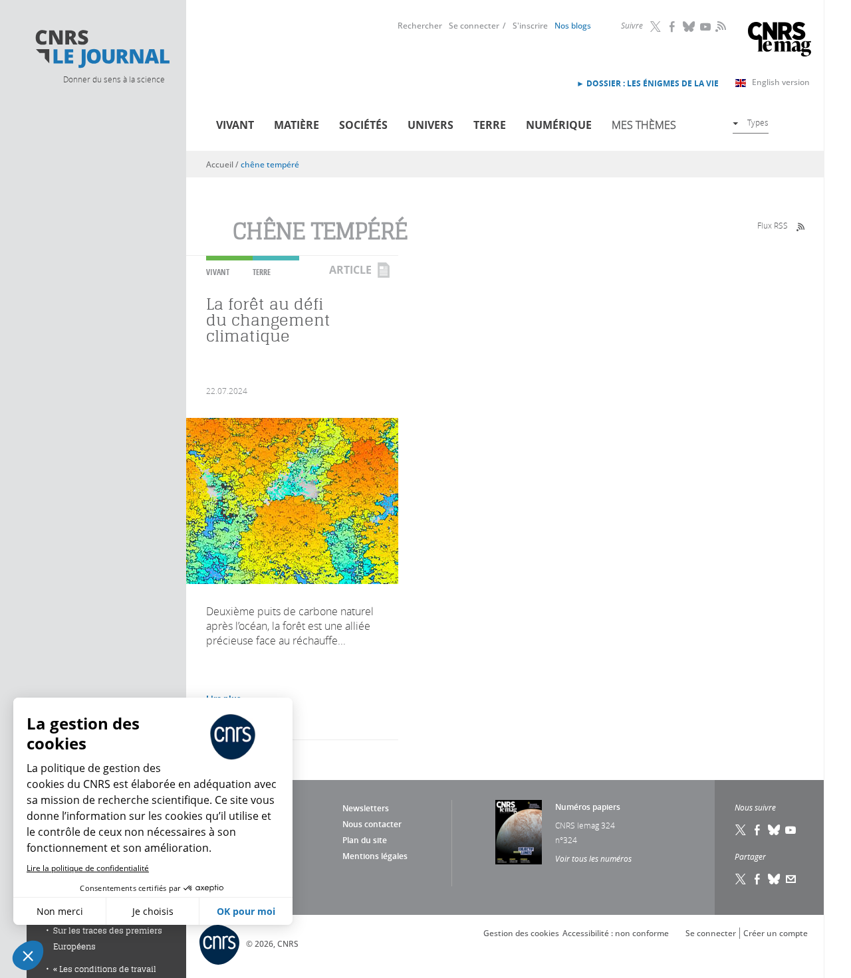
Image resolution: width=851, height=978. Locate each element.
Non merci (60, 911)
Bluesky (689, 26)
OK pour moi (246, 911)
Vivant (235, 125)
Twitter (656, 26)
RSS (719, 26)
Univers (430, 125)
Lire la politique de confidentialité (88, 868)
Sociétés (363, 125)
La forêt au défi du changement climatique (268, 319)
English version (781, 82)
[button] (28, 955)
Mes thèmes (644, 125)
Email (791, 879)
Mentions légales (375, 856)
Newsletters (365, 808)
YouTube (706, 26)
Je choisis (153, 911)
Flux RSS (772, 225)
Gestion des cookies (521, 933)
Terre (489, 125)
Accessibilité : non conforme (615, 933)
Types (758, 122)
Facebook (672, 26)
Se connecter (474, 25)
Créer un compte (775, 933)
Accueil (219, 164)
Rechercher (420, 25)
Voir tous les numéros (593, 858)
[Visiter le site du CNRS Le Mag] (779, 41)
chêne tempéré (270, 164)
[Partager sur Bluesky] (774, 879)
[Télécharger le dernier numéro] (518, 832)
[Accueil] (101, 49)
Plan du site (364, 840)
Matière (296, 125)
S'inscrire (530, 25)
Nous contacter (372, 824)
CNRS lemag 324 (585, 825)
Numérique (559, 125)
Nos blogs (572, 25)
